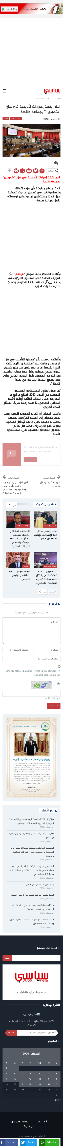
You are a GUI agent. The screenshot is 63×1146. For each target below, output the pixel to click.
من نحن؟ (29, 1126)
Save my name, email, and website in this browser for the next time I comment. (33, 673)
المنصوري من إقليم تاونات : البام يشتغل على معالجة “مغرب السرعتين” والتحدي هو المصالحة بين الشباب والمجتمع (31, 870)
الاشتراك (11, 1033)
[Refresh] (58, 683)
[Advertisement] (31, 49)
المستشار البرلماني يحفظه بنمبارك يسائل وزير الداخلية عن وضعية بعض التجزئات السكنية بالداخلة (32, 852)
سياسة (6, 118)
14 (23, 1079)
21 (23, 1084)
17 (56, 1084)
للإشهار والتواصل (19, 1122)
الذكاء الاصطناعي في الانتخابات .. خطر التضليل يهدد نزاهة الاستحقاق (31, 922)
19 (40, 1084)
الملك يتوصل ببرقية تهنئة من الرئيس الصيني (32, 895)
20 (30, 1084)
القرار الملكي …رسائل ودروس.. (50, 484)
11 (49, 1079)
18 (49, 1084)
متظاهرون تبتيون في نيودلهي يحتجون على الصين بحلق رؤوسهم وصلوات (32, 907)
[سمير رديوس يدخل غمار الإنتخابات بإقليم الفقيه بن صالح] (45, 519)
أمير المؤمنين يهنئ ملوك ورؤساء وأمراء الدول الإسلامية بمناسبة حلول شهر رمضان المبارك (15, 487)
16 (6, 1079)
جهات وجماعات (16, 118)
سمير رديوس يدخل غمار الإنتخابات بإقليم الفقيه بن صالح (31, 836)
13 (30, 1079)
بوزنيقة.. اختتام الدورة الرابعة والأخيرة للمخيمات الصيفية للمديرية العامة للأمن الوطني (31, 821)
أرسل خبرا (42, 1122)
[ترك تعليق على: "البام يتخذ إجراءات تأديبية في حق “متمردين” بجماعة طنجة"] (56, 163)
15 (15, 1079)
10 (56, 1079)
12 (40, 1079)
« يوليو (57, 1100)
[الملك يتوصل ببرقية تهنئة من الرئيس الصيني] (18, 560)
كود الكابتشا (54, 699)
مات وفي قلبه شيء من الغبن (39, 885)
